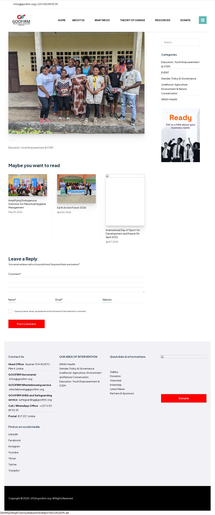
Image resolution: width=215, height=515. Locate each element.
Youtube (13, 452)
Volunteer (116, 380)
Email (58, 299)
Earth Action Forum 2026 (71, 207)
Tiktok (12, 458)
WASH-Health (169, 99)
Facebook (14, 440)
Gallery (114, 371)
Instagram (14, 446)
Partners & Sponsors (122, 393)
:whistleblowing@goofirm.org (29, 387)
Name (12, 299)
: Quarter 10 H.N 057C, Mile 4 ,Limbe (29, 366)
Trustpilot (14, 470)
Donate (184, 398)
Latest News (117, 388)
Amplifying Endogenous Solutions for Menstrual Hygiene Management (27, 204)
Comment (14, 273)
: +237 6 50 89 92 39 (30, 408)
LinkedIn (13, 434)
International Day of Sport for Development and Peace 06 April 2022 (123, 233)
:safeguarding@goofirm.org (30, 397)
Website (107, 299)
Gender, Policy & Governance (178, 78)
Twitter (12, 464)
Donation (115, 376)
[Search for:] (180, 42)
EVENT (165, 72)
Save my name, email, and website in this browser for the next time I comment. (50, 311)
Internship (116, 384)
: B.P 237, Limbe (21, 416)
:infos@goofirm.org (22, 376)
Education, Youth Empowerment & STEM (30, 147)
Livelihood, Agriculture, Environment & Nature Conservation (174, 89)
